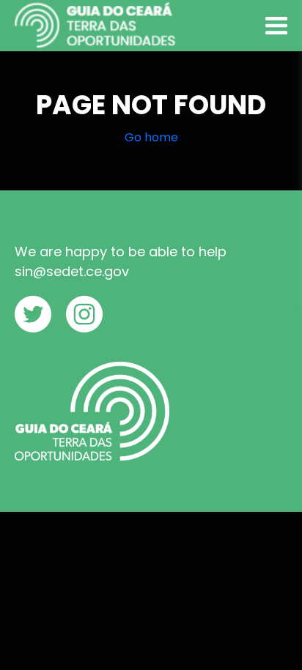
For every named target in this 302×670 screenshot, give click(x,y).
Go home (151, 137)
